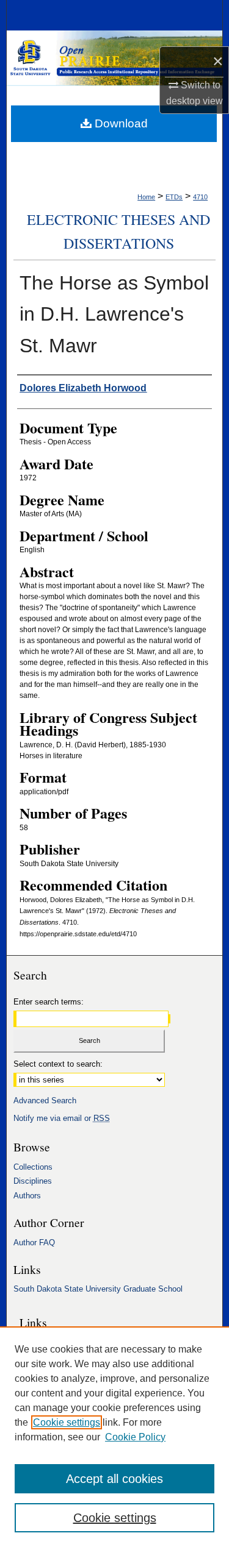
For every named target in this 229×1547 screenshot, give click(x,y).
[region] (114, 1436)
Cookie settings (66, 1422)
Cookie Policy (135, 1437)
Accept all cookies (114, 1478)
